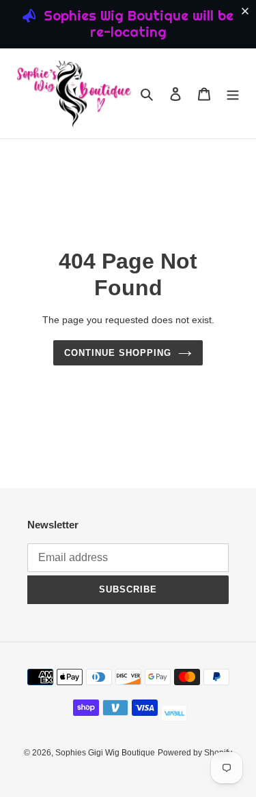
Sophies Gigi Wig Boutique (105, 752)
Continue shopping (118, 353)
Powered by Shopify (195, 752)
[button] (248, 11)
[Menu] (232, 93)
